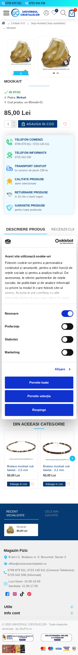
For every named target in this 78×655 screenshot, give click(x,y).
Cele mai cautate (51, 513)
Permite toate (39, 382)
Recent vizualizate (15, 513)
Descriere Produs (25, 229)
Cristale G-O (18, 23)
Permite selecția (39, 396)
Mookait (21, 526)
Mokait (21, 97)
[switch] (67, 326)
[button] (42, 57)
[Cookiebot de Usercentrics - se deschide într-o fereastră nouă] (55, 241)
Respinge (39, 410)
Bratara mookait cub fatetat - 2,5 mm (20, 468)
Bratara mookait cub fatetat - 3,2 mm (56, 468)
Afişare (60, 369)
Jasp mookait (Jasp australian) (48, 23)
